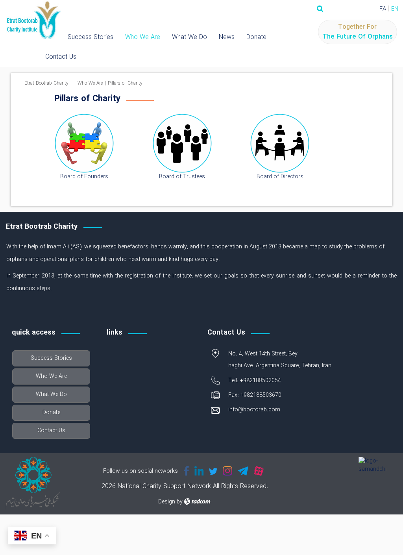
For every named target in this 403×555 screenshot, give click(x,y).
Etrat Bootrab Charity (46, 83)
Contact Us (60, 57)
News (227, 37)
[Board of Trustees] (182, 143)
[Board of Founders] (84, 143)
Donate (256, 37)
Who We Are (142, 37)
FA (382, 9)
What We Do (189, 37)
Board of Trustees (182, 176)
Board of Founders (84, 176)
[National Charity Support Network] (33, 20)
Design (166, 502)
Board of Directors (280, 176)
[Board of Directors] (279, 143)
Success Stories (90, 37)
